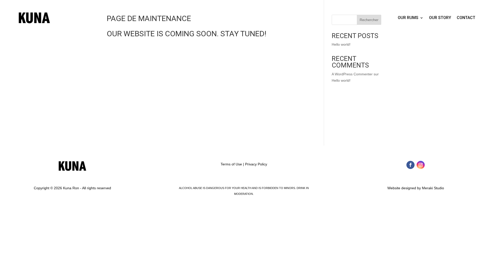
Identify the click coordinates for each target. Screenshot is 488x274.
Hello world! (341, 44)
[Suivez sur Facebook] (410, 165)
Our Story (440, 17)
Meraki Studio (433, 188)
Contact (466, 17)
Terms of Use (231, 164)
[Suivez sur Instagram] (421, 165)
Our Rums (408, 17)
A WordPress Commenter (352, 74)
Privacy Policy (256, 164)
